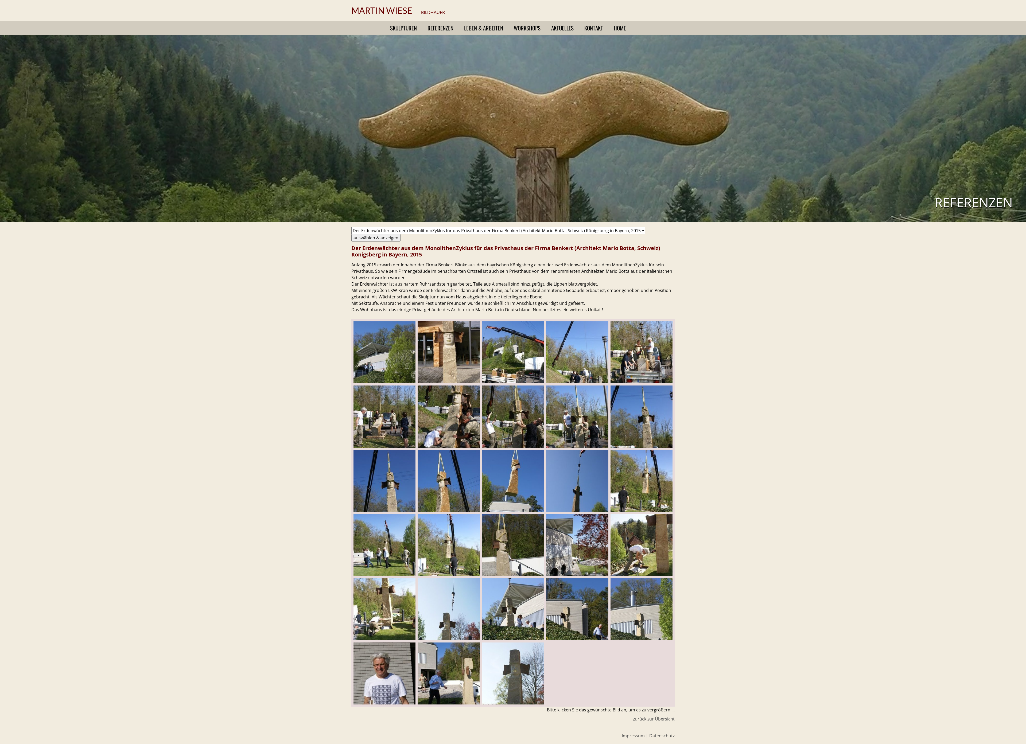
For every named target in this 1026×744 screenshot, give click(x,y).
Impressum (633, 736)
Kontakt (593, 28)
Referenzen (440, 28)
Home (620, 28)
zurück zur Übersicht (654, 719)
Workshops (527, 28)
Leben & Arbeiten (483, 28)
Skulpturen (403, 28)
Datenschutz (662, 736)
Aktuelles (562, 28)
